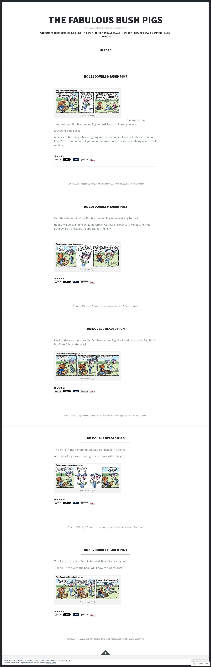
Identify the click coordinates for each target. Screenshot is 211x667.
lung (121, 183)
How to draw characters (148, 33)
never (104, 527)
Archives (106, 36)
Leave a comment (135, 183)
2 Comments (137, 527)
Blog (167, 33)
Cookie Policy (51, 663)
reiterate (120, 527)
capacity (90, 183)
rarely (113, 527)
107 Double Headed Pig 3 (105, 438)
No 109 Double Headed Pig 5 (105, 207)
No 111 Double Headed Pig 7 (105, 76)
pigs (120, 639)
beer (86, 415)
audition (89, 639)
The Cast (88, 33)
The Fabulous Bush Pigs (106, 20)
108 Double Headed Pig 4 (105, 329)
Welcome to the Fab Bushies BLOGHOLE (60, 33)
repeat (128, 527)
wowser (127, 415)
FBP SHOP (127, 33)
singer (125, 639)
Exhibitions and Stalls (107, 33)
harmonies (105, 639)
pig (125, 183)
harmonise (106, 183)
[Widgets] (105, 652)
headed (115, 183)
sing (119, 306)
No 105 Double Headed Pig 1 (105, 550)
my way (110, 306)
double (98, 183)
